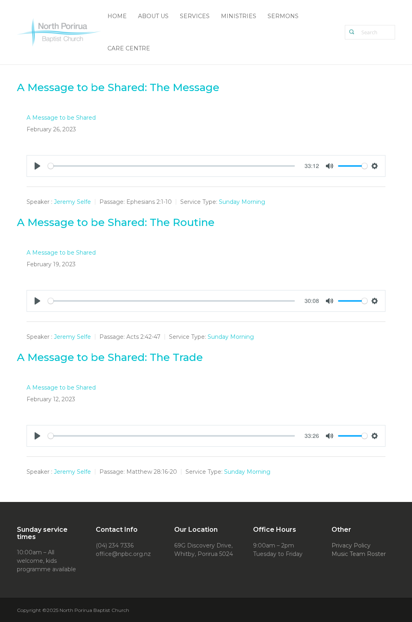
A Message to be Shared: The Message (118, 87)
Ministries (238, 16)
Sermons (283, 16)
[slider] (171, 166)
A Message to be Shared (61, 117)
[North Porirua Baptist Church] (59, 31)
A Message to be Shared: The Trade (110, 357)
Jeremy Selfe (72, 201)
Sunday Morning (242, 201)
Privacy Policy (351, 545)
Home (117, 16)
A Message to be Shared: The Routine (115, 222)
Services (195, 16)
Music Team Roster (359, 554)
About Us (153, 16)
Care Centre (128, 48)
